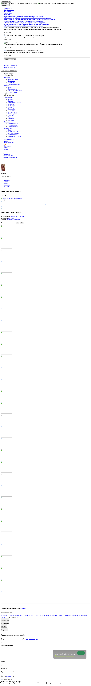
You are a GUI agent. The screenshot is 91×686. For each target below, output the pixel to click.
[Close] (1, 642)
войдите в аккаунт (32, 639)
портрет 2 (4, 617)
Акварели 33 (5, 615)
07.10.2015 (11, 218)
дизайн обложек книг (13, 219)
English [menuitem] (12, 65)
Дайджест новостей (10, 59)
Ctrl (17, 223)
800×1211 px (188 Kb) (17, 216)
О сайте (12, 681)
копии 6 (77, 615)
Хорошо (81, 653)
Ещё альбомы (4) (13, 617)
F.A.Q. (8, 681)
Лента (6, 181)
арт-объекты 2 (84, 615)
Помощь (3, 681)
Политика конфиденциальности (47, 683)
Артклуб (9, 94)
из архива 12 (69, 615)
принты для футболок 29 (33, 615)
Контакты (18, 681)
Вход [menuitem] (5, 67)
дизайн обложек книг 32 (17, 615)
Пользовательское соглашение (28, 683)
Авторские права (62, 683)
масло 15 (45, 615)
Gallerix (8, 676)
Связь (6, 183)
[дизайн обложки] (11, 198)
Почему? (23, 608)
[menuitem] (15, 65)
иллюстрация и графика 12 (56, 615)
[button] (9, 8)
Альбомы (7, 185)
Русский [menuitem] (6, 65)
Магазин (7, 186)
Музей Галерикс (9, 74)
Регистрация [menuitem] (11, 67)
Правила (16, 683)
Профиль (7, 180)
